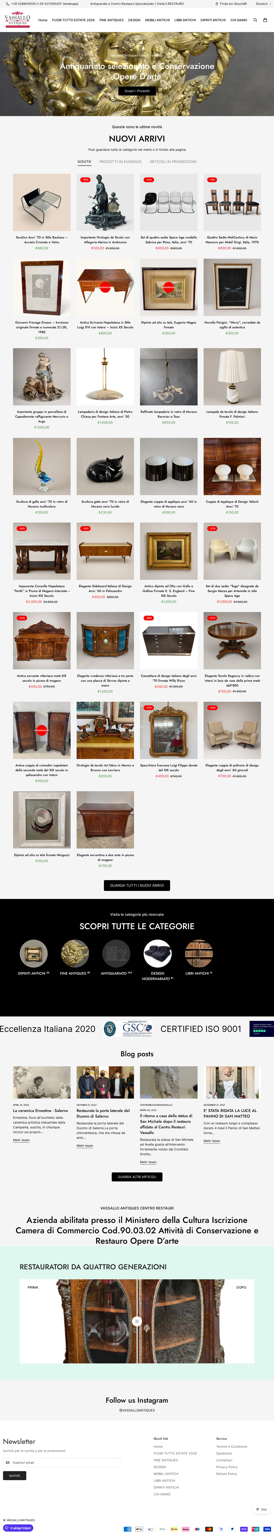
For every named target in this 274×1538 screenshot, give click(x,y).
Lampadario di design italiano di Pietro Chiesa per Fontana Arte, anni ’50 (105, 414)
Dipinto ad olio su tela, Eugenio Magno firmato (168, 324)
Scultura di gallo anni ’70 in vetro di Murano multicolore (41, 504)
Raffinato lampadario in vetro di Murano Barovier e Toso (169, 414)
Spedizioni (224, 1453)
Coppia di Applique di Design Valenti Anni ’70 (232, 504)
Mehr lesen (21, 1140)
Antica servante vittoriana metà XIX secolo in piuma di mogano (41, 678)
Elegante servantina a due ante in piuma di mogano (105, 857)
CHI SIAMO (238, 20)
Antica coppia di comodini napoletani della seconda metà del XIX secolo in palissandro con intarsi (41, 770)
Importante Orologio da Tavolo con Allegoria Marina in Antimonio (105, 240)
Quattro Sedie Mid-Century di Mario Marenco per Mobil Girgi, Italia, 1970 (232, 240)
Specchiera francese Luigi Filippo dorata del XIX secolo (168, 767)
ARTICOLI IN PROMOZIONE (173, 162)
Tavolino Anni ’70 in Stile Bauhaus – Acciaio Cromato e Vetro (42, 240)
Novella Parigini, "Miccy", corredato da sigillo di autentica (232, 324)
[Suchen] (255, 20)
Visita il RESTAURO (170, 4)
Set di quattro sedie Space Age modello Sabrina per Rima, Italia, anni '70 (169, 240)
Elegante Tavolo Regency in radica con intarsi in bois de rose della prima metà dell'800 (232, 681)
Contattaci (224, 1460)
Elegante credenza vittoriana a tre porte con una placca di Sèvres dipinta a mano (105, 681)
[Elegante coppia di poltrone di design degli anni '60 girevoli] (232, 730)
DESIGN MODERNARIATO (157, 976)
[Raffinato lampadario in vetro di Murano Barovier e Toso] (169, 376)
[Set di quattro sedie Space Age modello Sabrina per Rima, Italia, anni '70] (169, 202)
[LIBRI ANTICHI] (199, 954)
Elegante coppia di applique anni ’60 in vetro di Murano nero (169, 504)
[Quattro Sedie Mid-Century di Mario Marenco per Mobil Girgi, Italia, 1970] (232, 202)
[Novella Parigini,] (232, 287)
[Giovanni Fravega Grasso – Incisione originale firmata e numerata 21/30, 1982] (42, 287)
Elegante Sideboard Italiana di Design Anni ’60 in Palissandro (105, 588)
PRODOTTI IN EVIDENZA (120, 162)
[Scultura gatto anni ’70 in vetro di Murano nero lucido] (105, 466)
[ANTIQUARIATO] (116, 954)
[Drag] (137, 1321)
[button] (265, 20)
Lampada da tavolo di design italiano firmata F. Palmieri (232, 414)
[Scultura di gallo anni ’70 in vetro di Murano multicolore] (42, 466)
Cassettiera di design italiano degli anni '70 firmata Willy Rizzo (169, 678)
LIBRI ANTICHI (185, 20)
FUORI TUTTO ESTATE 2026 (73, 20)
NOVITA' (84, 162)
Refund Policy (226, 1474)
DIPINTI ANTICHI (213, 20)
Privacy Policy (227, 1467)
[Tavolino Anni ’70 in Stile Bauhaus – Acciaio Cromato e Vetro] (42, 202)
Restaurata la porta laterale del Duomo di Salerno (103, 1113)
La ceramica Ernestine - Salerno (40, 1111)
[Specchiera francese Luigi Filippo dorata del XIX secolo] (169, 730)
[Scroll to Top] (266, 1516)
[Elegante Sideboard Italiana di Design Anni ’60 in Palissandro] (105, 551)
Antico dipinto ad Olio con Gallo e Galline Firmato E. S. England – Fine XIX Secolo (169, 591)
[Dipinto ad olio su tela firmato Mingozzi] (42, 819)
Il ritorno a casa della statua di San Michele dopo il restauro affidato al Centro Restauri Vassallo (166, 1124)
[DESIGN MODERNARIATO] (158, 954)
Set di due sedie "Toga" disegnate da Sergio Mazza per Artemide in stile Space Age (232, 591)
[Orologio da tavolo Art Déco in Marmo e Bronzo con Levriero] (105, 730)
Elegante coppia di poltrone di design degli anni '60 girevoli (232, 767)
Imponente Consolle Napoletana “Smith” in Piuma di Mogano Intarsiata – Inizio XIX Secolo (41, 591)
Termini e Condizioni (231, 1447)
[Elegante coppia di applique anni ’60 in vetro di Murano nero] (169, 466)
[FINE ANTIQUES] (75, 954)
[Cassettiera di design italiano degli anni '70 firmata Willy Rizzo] (169, 640)
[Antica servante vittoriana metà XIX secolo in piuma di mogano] (42, 640)
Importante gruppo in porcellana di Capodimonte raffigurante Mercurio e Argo (41, 417)
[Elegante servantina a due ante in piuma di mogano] (105, 819)
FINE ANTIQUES (111, 20)
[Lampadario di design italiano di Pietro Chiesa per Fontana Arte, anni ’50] (105, 376)
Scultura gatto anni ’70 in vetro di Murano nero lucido (105, 504)
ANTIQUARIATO (116, 973)
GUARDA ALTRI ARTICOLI (137, 1177)
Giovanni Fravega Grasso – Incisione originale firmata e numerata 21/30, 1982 (41, 327)
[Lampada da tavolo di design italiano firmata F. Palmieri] (232, 376)
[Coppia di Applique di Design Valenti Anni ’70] (232, 466)
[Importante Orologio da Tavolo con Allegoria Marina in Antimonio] (105, 202)
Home (42, 20)
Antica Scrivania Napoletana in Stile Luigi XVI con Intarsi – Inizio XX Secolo (105, 324)
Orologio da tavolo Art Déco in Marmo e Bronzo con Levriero (105, 767)
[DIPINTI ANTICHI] (34, 954)
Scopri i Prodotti (137, 91)
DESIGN (134, 20)
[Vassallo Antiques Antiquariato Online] (17, 20)
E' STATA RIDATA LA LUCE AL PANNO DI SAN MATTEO (230, 1113)
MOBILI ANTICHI (157, 20)
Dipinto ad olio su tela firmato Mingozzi (42, 855)
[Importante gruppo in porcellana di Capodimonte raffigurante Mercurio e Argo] (42, 376)
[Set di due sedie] (232, 551)
